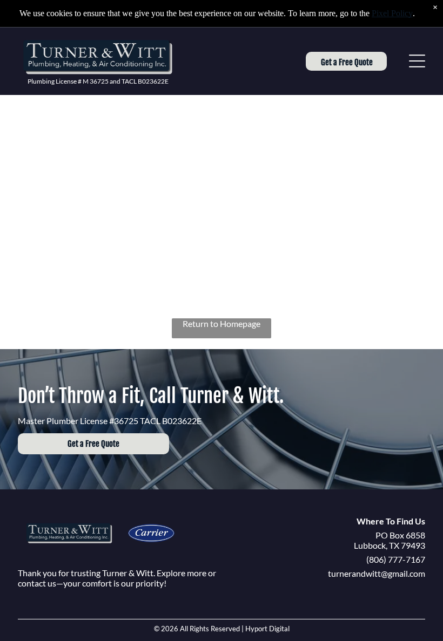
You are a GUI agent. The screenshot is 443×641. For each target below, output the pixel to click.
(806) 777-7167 (395, 559)
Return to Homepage (221, 323)
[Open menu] (417, 61)
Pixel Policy (392, 13)
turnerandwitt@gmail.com (376, 573)
